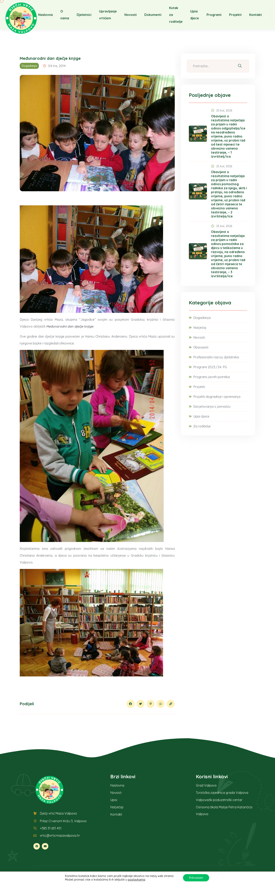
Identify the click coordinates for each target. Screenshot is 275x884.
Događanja (29, 66)
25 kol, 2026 (224, 110)
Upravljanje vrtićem (108, 14)
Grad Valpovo (206, 785)
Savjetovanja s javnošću (212, 406)
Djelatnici (84, 15)
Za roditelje (202, 426)
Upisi (113, 800)
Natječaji (116, 807)
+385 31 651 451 (50, 828)
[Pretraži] (239, 66)
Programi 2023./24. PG (210, 367)
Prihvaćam (196, 878)
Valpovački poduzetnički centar (219, 800)
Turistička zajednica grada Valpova (222, 793)
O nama (64, 14)
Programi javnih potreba (211, 377)
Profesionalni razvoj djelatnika (216, 357)
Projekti (235, 15)
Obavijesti (200, 347)
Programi (214, 15)
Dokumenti (152, 15)
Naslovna (45, 15)
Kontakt (255, 15)
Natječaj (199, 328)
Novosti (130, 15)
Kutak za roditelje (176, 15)
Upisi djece (194, 14)
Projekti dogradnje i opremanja (216, 397)
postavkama (136, 879)
